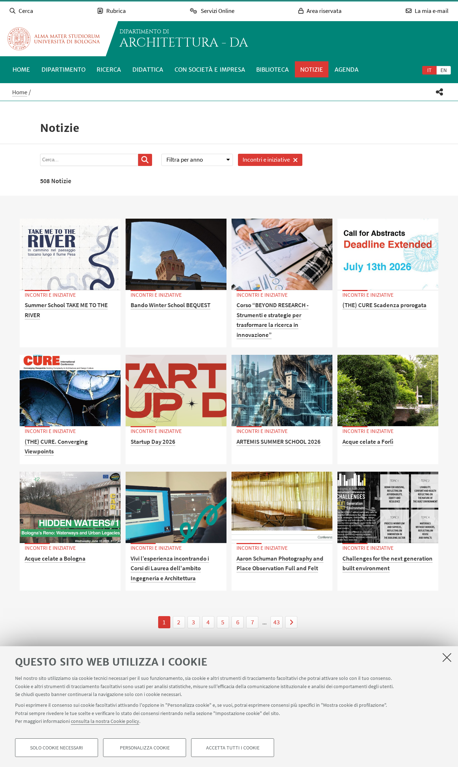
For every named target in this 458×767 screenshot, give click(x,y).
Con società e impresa (210, 69)
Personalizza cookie (145, 747)
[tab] (429, 70)
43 (276, 622)
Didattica (147, 69)
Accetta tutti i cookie (232, 747)
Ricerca (109, 69)
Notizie (311, 69)
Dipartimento (64, 69)
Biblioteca (272, 69)
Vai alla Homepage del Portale (53, 39)
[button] (439, 92)
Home (21, 69)
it (429, 70)
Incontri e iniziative (264, 161)
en (443, 70)
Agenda (347, 69)
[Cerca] (145, 160)
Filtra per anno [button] (184, 159)
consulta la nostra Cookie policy (105, 721)
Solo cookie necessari (56, 747)
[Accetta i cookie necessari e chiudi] (447, 657)
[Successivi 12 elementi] (291, 622)
